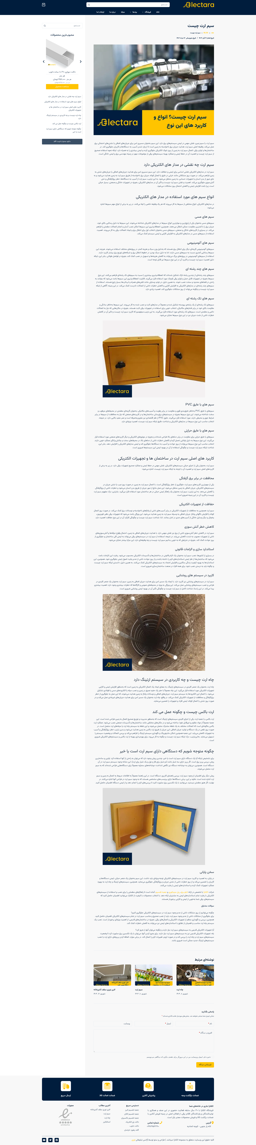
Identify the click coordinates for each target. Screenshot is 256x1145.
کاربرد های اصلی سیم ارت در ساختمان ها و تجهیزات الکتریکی (65, 109)
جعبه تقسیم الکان (131, 1114)
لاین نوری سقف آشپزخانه (104, 989)
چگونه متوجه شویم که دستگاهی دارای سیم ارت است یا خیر (63, 130)
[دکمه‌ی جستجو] (88, 4)
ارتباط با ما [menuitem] (100, 12)
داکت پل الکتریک (132, 1122)
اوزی (133, 1140)
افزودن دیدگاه (205, 1033)
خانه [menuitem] (157, 12)
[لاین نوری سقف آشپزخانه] (112, 975)
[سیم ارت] (154, 975)
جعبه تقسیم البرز (132, 1110)
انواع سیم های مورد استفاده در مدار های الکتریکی (62, 101)
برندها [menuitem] (135, 12)
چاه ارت (180, 989)
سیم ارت (139, 989)
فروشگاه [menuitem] (148, 12)
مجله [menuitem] (123, 12)
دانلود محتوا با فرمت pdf (62, 141)
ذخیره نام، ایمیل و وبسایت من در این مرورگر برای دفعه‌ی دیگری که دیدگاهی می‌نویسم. (178, 1057)
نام (210, 1023)
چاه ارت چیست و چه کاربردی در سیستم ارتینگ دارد (63, 117)
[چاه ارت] (195, 975)
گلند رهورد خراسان (131, 1130)
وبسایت (127, 1023)
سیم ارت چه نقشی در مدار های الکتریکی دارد (64, 96)
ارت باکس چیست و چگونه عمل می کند (66, 123)
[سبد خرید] (44, 4)
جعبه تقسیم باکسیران (130, 1118)
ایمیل (168, 1023)
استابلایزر (106, 1121)
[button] (43, 61)
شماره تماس (153, 1123)
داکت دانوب (134, 1126)
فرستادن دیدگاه (205, 1064)
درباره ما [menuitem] (112, 12)
